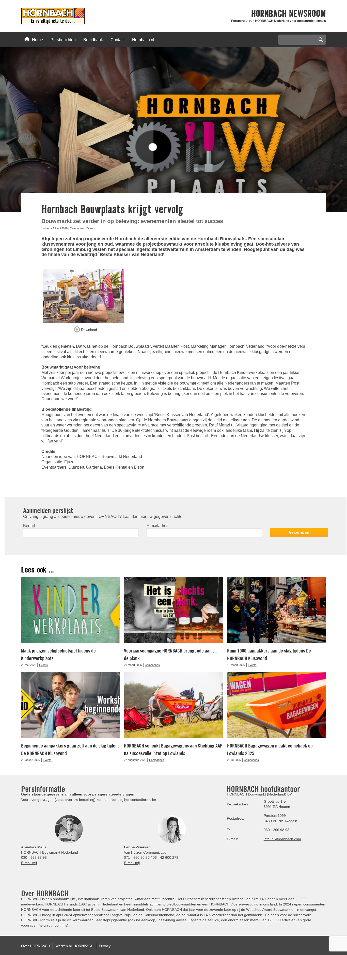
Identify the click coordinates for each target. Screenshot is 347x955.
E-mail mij (29, 863)
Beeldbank (93, 40)
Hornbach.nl (143, 40)
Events (90, 228)
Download (88, 329)
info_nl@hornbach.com (282, 839)
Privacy (105, 946)
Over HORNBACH (35, 946)
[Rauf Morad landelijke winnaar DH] (85, 296)
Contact (117, 40)
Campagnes (77, 228)
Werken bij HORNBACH (74, 946)
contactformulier (143, 800)
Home (37, 40)
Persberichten (63, 40)
